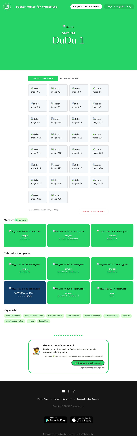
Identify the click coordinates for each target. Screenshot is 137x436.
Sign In (111, 6)
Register (120, 6)
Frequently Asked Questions (88, 399)
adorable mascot (13, 316)
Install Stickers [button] (43, 78)
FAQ (129, 6)
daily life (126, 316)
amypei (68, 33)
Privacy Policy (42, 399)
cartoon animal (73, 316)
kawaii (31, 321)
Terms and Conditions (62, 399)
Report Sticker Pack (94, 211)
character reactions (92, 316)
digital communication (14, 321)
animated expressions (34, 316)
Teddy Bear (43, 321)
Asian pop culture (55, 316)
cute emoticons (111, 316)
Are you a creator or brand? (86, 6)
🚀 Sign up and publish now (88, 362)
